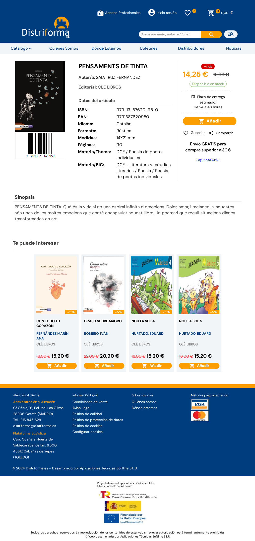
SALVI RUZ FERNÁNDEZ (118, 77)
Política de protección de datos (97, 420)
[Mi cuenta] (100, 12)
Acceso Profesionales (122, 12)
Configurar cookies (87, 432)
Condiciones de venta (90, 402)
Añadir (212, 121)
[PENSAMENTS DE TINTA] (40, 96)
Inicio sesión (167, 12)
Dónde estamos (144, 408)
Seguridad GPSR (207, 160)
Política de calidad (87, 414)
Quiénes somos (144, 402)
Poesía (144, 170)
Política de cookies (87, 426)
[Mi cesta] (211, 12)
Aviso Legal (81, 408)
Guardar (197, 132)
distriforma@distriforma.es (34, 426)
